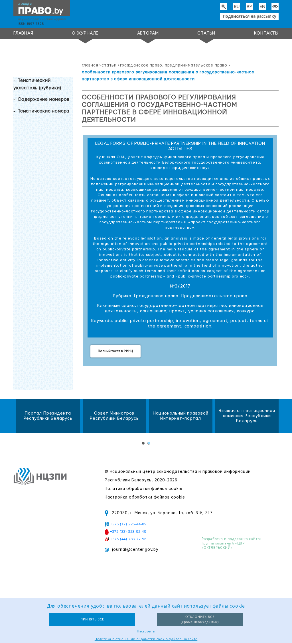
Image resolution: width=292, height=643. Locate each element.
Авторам (148, 33)
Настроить (146, 631)
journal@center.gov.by (135, 550)
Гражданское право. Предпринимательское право (173, 65)
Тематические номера (43, 111)
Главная (23, 33)
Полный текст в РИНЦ (115, 351)
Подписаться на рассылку (249, 16)
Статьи (206, 33)
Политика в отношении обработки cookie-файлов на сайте (146, 639)
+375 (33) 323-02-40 (128, 531)
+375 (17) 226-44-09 (128, 524)
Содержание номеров (43, 99)
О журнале (85, 33)
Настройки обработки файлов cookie (145, 497)
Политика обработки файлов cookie (143, 489)
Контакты (266, 33)
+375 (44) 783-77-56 (128, 538)
